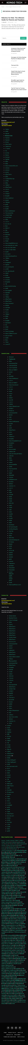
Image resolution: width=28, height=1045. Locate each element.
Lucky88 (21, 868)
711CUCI (11, 678)
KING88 (7, 277)
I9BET (8, 857)
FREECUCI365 (21, 872)
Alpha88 (7, 292)
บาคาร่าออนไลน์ (13, 367)
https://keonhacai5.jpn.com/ (9, 858)
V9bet (10, 577)
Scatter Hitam (12, 637)
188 (6, 230)
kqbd (2, 985)
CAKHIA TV (12, 486)
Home (5, 1032)
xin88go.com (17, 883)
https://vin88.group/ (14, 421)
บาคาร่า (7, 189)
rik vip (12, 982)
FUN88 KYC (18, 862)
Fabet (3, 898)
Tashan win (8, 146)
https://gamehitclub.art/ (18, 930)
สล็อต (6, 161)
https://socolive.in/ (13, 385)
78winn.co (11, 436)
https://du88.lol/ (9, 198)
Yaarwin (7, 133)
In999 (6, 131)
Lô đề (12, 973)
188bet (9, 872)
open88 (3, 938)
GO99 (8, 820)
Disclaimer (17, 1034)
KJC (6, 324)
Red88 (7, 898)
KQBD (10, 473)
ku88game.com (13, 479)
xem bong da (18, 947)
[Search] (2, 2)
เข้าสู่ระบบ (11, 410)
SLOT (8, 768)
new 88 (11, 400)
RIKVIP (11, 447)
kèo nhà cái (8, 223)
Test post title (14, 65)
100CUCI (11, 676)
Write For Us (20, 1036)
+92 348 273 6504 (6, 125)
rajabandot (11, 650)
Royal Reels (8, 217)
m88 (10, 417)
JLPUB (18, 960)
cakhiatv (11, 714)
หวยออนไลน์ (19, 850)
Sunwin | (3, 840)
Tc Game (7, 148)
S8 (19, 983)
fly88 (17, 842)
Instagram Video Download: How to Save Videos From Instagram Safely (18, 50)
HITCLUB (11, 550)
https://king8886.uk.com (11, 243)
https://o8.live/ (5, 982)
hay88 (7, 208)
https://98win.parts (7, 965)
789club (7, 202)
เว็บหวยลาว (12, 697)
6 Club (10, 533)
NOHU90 (18, 913)
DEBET (25, 860)
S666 (8, 773)
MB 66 (10, 415)
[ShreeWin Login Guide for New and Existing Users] (6, 82)
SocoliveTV (4, 903)
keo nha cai (8, 897)
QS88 (10, 520)
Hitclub (7, 238)
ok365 (24, 958)
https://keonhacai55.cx (11, 256)
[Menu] (26, 2)
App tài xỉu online (13, 717)
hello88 (11, 669)
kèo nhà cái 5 (10, 815)
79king (12, 852)
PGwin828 (11, 567)
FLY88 (14, 978)
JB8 (3, 853)
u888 (7, 852)
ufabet (10, 462)
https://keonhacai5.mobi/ (8, 867)
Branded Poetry (13, 618)
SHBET (11, 397)
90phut (22, 945)
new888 (11, 376)
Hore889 (10, 980)
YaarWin (7, 159)
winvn (10, 419)
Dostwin (7, 157)
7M (6, 284)
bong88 (14, 872)
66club (7, 232)
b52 (10, 712)
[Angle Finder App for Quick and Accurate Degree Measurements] (6, 73)
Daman (7, 155)
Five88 (17, 968)
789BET (7, 185)
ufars (2, 843)
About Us (20, 1032)
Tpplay (7, 129)
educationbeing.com (14, 539)
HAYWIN (7, 307)
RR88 (6, 316)
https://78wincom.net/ (7, 968)
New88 (10, 915)
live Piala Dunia (5, 910)
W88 (11, 990)
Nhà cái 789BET (13, 370)
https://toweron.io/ (10, 960)
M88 (22, 988)
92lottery (7, 234)
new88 (11, 423)
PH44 (22, 960)
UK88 (15, 935)
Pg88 (3, 887)
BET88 (3, 970)
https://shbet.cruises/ (14, 656)
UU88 (8, 826)
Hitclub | (12, 840)
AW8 (9, 853)
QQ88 (6, 337)
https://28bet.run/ (15, 888)
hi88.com (4, 895)
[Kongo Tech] (14, 2)
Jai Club (7, 153)
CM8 (6, 318)
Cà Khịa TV (8, 927)
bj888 (10, 704)
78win (6, 260)
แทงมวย (22, 842)
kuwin (6, 329)
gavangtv (11, 565)
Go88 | (8, 840)
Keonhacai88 (9, 885)
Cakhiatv (3, 973)
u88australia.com (20, 873)
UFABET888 (8, 215)
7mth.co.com (21, 920)
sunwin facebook (6, 860)
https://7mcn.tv (16, 927)
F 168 (10, 682)
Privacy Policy (12, 1032)
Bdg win (9, 749)
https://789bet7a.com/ (11, 333)
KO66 (10, 546)
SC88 (3, 958)
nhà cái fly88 (12, 449)
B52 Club (16, 890)
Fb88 (8, 738)
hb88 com (4, 863)
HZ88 (19, 845)
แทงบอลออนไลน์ (13, 363)
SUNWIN (3, 857)
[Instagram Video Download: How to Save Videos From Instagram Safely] (6, 50)
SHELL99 (14, 860)
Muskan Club (8, 135)
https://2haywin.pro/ (14, 710)
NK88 (8, 757)
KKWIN (7, 305)
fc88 (10, 395)
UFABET (7, 193)
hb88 (9, 977)
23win (19, 970)
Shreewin (11, 357)
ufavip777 (14, 882)
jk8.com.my (18, 863)
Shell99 (11, 693)
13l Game (11, 542)
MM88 (3, 988)
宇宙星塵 (16, 980)
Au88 (10, 391)
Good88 (9, 790)
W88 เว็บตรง (10, 785)
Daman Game (12, 615)
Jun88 (3, 933)
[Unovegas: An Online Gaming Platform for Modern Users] (6, 59)
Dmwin (7, 142)
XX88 (6, 327)
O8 (12, 917)
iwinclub (13, 962)
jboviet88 (11, 699)
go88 (6, 204)
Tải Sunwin (10, 935)
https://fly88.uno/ (13, 868)
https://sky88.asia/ (15, 963)
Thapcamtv (12, 563)
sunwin (7, 172)
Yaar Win (11, 531)
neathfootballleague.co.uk (8, 850)
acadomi (9, 755)
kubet (11, 992)
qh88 (23, 927)
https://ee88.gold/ (11, 970)
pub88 (23, 908)
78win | (15, 843)
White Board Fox (21, 986)
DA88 (8, 905)
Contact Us (9, 1034)
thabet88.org (22, 858)
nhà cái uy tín (8, 878)
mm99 (10, 671)
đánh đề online (13, 912)
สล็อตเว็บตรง (8, 174)
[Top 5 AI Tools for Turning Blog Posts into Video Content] (6, 90)
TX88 (15, 908)
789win (11, 658)
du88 (12, 905)
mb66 (14, 895)
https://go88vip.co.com (15, 584)
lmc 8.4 (8, 917)
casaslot (17, 937)
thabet (10, 434)
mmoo (10, 393)
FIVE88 (19, 893)
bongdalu (11, 438)
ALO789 (9, 822)
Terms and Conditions (10, 1036)
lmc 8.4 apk (21, 910)
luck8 (10, 428)
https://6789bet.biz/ (7, 957)
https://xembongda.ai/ (7, 947)
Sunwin (11, 702)
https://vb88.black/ (10, 211)
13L (6, 150)
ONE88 (23, 883)
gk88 (10, 559)
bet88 (4, 852)
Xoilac (11, 985)
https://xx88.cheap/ (11, 988)
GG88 (3, 953)
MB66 (3, 897)
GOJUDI (8, 842)
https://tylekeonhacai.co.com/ (10, 925)
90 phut (17, 945)
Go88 (10, 582)
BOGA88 (12, 898)
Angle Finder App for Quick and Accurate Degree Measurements (18, 73)
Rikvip (12, 857)
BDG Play (11, 537)
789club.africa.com (11, 920)
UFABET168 (12, 689)
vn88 (6, 985)
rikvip (3, 877)
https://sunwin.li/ (9, 303)
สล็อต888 (11, 475)
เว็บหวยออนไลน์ (9, 213)
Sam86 (16, 870)
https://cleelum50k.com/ (11, 165)
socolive (16, 877)
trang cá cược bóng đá (8, 937)
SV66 (10, 548)
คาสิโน (7, 180)
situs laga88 (8, 290)
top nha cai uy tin (10, 995)
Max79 (8, 862)
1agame (7, 264)
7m (20, 877)
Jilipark (10, 544)
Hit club (20, 882)
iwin (2, 880)
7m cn (17, 995)
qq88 (25, 850)
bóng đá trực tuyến (8, 945)
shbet (6, 236)
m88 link (11, 455)
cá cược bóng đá (13, 1002)
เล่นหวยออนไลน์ (13, 365)
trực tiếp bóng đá (13, 903)
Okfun (6, 843)
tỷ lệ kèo (24, 912)
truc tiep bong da (19, 950)
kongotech (22, 1040)
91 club (11, 908)
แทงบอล (7, 168)
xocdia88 (16, 900)
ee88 (6, 288)
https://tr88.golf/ (11, 760)
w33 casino (9, 953)
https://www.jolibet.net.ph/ (9, 902)
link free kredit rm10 (12, 766)
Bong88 (7, 195)
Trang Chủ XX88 (18, 957)
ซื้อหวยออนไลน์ (13, 661)
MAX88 (24, 913)
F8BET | (17, 840)
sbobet (16, 917)
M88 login (9, 783)
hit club (11, 389)
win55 (8, 770)
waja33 (3, 923)
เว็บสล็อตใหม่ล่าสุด (9, 178)
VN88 (10, 466)
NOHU (9, 818)
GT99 (11, 890)
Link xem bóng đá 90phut (15, 453)
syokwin (11, 561)
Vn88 (8, 811)
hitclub (11, 877)
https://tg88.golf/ (11, 762)
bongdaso (11, 443)
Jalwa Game (8, 144)
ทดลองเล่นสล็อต (13, 464)
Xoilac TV (16, 985)
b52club (3, 930)
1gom (5, 880)
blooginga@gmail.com (7, 122)
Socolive (4, 865)
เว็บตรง (11, 624)
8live (19, 908)
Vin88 (20, 905)
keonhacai (4, 993)
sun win (13, 1003)
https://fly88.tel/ (6, 978)
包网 (8, 734)
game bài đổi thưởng (10, 286)
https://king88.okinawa (8, 967)
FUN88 (13, 842)
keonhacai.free (20, 867)
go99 (3, 890)
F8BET (7, 273)
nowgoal (10, 880)
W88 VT (7, 228)
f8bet (10, 708)
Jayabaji (9, 732)
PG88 (6, 241)
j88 (11, 996)
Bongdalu (7, 281)
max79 (21, 968)
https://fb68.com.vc (7, 900)
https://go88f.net (6, 892)
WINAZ (11, 483)
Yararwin (7, 137)
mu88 (10, 575)
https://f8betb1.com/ (14, 406)
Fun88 (7, 309)
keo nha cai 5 (16, 953)
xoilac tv (14, 940)
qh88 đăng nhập (6, 928)
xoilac (12, 870)
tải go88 (3, 962)
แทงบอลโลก (10, 938)
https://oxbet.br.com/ (7, 875)
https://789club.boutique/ (17, 932)
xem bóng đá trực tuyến (11, 245)
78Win (10, 460)
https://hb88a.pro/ (13, 378)
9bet (6, 226)
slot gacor (7, 254)
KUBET (19, 855)
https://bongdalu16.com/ (15, 440)
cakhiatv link (12, 451)
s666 (3, 893)
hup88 (19, 897)
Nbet (6, 340)
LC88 (8, 824)
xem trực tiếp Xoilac (10, 247)
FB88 (17, 975)
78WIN (11, 404)
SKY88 (20, 860)
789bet (7, 258)
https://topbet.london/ (7, 855)
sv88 (8, 888)
